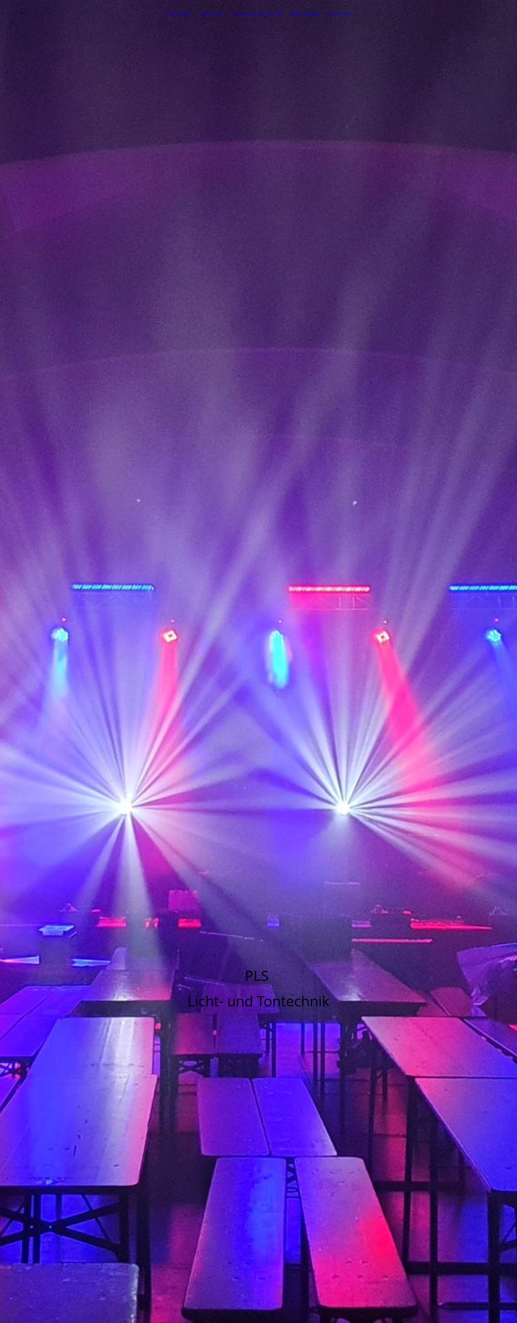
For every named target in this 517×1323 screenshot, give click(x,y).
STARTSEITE (178, 13)
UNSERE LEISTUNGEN (257, 13)
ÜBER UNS (212, 13)
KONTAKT (340, 13)
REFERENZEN (305, 13)
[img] (258, 661)
